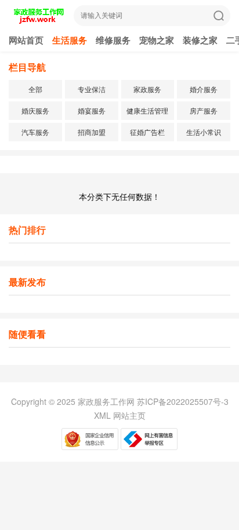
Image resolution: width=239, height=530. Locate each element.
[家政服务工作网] (38, 21)
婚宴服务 (92, 110)
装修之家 (200, 40)
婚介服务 (204, 89)
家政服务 (147, 89)
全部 (35, 89)
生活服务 (69, 40)
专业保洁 (92, 89)
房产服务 (204, 110)
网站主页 (129, 415)
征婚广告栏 (147, 132)
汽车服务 (35, 132)
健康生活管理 (147, 110)
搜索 (218, 15)
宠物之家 (156, 40)
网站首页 (26, 40)
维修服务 (113, 40)
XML (102, 415)
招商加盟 (92, 132)
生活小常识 (203, 132)
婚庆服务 (35, 110)
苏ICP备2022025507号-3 (183, 401)
